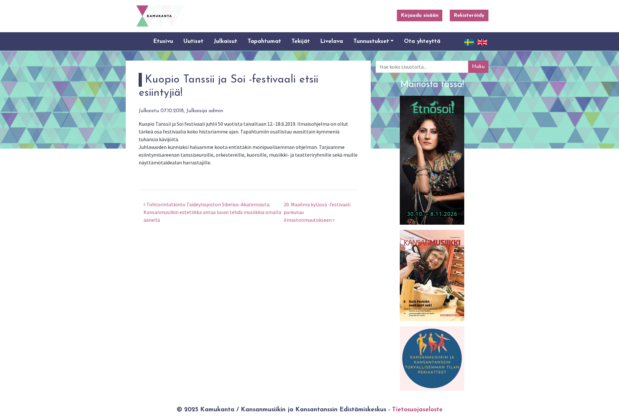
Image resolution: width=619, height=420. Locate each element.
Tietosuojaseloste (417, 410)
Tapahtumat (264, 41)
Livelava (331, 41)
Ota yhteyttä (422, 41)
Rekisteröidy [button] (469, 15)
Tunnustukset (371, 41)
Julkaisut (225, 41)
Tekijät (300, 41)
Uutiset (193, 41)
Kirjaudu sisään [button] (419, 15)
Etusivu (163, 41)
